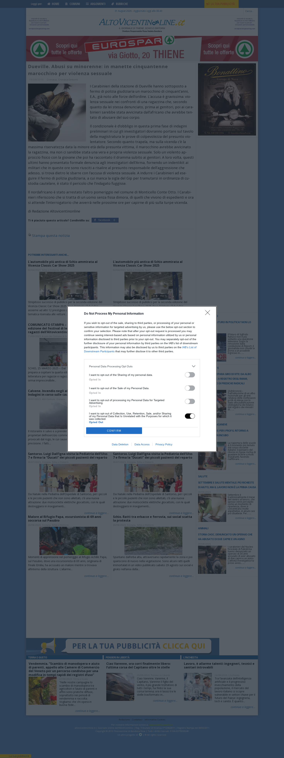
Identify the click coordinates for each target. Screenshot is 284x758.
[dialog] (142, 379)
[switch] (190, 374)
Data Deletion (120, 444)
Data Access (142, 444)
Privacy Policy (164, 444)
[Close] (209, 314)
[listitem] (142, 366)
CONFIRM (114, 430)
